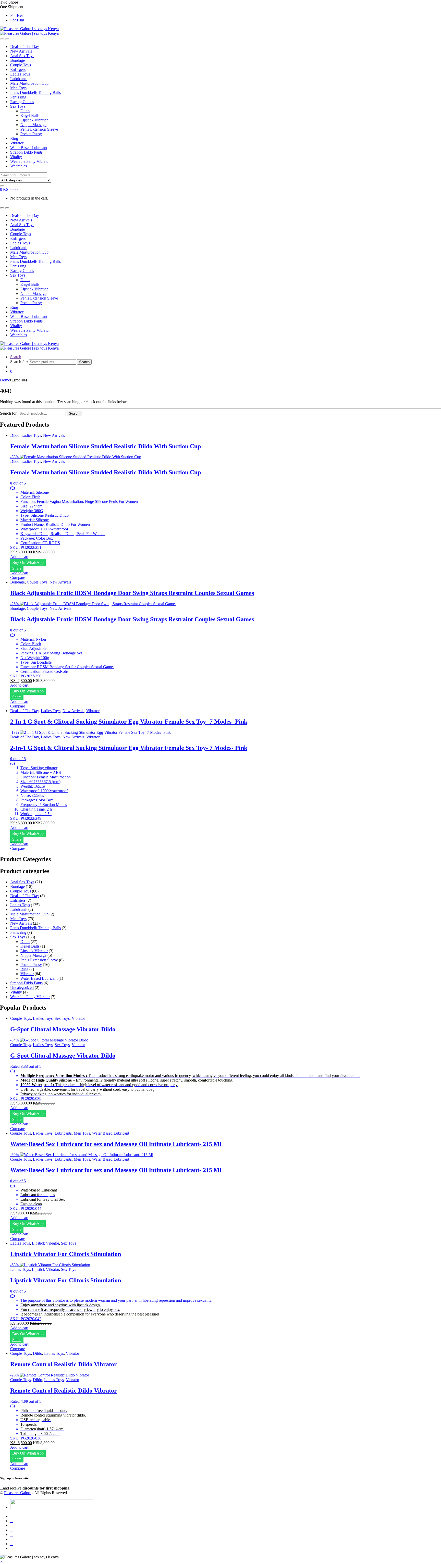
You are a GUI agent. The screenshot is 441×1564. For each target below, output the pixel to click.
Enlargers (18, 69)
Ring (14, 138)
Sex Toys (17, 106)
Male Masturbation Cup (29, 83)
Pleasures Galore (17, 1493)
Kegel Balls (29, 115)
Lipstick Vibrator (34, 120)
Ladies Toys (20, 74)
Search (15, 357)
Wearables (18, 166)
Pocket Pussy (31, 134)
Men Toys (18, 88)
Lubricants (18, 79)
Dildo (25, 111)
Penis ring (18, 97)
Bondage (17, 60)
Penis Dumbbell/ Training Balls (35, 92)
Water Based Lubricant (28, 147)
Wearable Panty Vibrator (30, 161)
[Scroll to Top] (1, 1561)
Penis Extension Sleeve (39, 129)
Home (5, 380)
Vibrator (16, 143)
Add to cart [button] (19, 556)
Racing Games (22, 102)
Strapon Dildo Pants (26, 152)
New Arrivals (21, 51)
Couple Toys (20, 65)
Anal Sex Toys (22, 56)
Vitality (16, 157)
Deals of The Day (24, 46)
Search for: (19, 361)
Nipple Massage (33, 124)
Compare (17, 577)
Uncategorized (22, 987)
